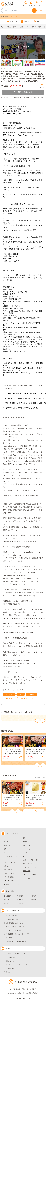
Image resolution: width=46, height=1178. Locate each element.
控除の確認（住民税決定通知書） (16, 941)
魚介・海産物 (8, 869)
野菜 (5, 849)
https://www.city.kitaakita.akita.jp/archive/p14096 (20, 490)
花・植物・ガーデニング (11, 884)
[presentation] (37, 721)
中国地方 (20, 903)
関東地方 (6, 903)
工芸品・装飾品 (9, 873)
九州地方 (33, 899)
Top (2, 27)
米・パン (9, 694)
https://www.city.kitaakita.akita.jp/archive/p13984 (19, 541)
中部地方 (20, 896)
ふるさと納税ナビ (11, 968)
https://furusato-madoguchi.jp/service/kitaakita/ (18, 632)
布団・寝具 (26, 871)
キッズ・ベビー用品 (29, 874)
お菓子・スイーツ (9, 862)
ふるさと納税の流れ (12, 919)
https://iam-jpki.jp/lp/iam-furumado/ (15, 575)
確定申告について (11, 937)
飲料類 (25, 841)
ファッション (27, 849)
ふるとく (9, 972)
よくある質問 (10, 957)
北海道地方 (7, 896)
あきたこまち (25, 698)
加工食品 (6, 866)
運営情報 (25, 989)
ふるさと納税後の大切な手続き (16, 926)
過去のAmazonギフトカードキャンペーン (19, 954)
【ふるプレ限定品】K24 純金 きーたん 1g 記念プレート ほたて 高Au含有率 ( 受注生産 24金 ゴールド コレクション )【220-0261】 (35, 799)
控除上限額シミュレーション (15, 923)
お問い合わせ (10, 961)
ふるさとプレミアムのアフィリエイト (18, 965)
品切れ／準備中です (25, 92)
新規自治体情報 (15, 989)
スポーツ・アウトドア (30, 860)
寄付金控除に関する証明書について (17, 934)
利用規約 (33, 989)
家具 (24, 838)
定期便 (21, 27)
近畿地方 (20, 899)
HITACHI (9, 698)
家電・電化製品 (9, 877)
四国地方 (33, 896)
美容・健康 (26, 878)
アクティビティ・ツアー (31, 867)
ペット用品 (26, 845)
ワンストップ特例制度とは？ (15, 930)
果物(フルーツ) (8, 845)
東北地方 (6, 899)
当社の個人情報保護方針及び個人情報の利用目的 (23, 993)
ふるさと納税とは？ (12, 915)
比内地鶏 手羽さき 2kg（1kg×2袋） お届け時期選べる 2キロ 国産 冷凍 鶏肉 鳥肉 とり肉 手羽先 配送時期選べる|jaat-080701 (35, 753)
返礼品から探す (11, 27)
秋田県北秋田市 (6, 68)
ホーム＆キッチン (9, 880)
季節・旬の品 (27, 863)
